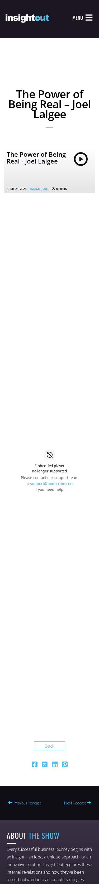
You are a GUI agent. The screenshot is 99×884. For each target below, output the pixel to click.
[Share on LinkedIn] (55, 765)
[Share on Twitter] (45, 765)
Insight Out (39, 189)
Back (49, 746)
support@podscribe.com (52, 483)
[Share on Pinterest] (65, 765)
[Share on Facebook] (35, 765)
